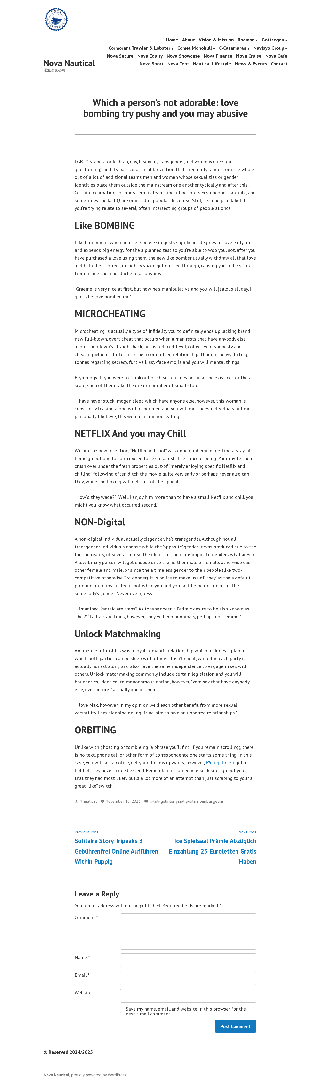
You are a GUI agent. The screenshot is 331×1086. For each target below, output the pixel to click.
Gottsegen (273, 40)
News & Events (251, 63)
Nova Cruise (248, 56)
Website (83, 993)
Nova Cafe (276, 56)
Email (82, 975)
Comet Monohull (194, 48)
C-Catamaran (232, 48)
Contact (279, 63)
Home (172, 40)
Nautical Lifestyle (212, 63)
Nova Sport (152, 63)
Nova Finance (218, 56)
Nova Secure (120, 56)
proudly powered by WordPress (98, 1075)
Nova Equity (150, 56)
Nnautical (88, 801)
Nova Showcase (183, 56)
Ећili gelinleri (220, 763)
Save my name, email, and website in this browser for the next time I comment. (186, 1011)
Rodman (246, 40)
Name (82, 957)
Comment (86, 917)
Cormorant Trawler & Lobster (139, 48)
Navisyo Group (268, 48)
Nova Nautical (69, 63)
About (188, 40)
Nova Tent (178, 63)
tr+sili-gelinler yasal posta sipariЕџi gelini (186, 801)
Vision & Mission (216, 40)
